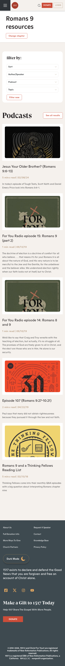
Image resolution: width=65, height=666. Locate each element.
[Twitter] (15, 590)
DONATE (47, 5)
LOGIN (58, 5)
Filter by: (14, 58)
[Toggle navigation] (5, 5)
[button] (39, 5)
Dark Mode (13, 558)
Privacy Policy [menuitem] (40, 547)
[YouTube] (32, 590)
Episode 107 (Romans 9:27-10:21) (26, 400)
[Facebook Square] (6, 590)
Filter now (14, 97)
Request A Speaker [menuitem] (42, 527)
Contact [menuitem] (37, 534)
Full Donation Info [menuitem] (11, 534)
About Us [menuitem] (7, 527)
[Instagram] (23, 590)
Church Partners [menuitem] (10, 547)
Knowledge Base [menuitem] (41, 540)
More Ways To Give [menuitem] (11, 540)
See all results (53, 115)
